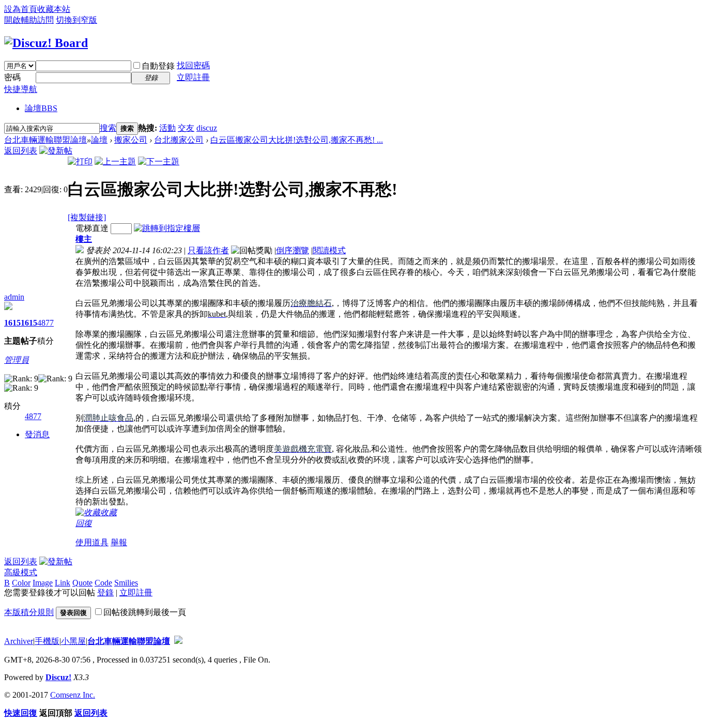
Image (43, 582)
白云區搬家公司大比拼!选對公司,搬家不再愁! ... (296, 139)
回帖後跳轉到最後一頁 (144, 612)
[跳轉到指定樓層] (167, 228)
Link (62, 582)
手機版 (47, 641)
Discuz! (58, 677)
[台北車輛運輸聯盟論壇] (46, 43)
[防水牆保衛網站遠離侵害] (178, 641)
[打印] (80, 161)
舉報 (119, 542)
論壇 (41, 108)
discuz (206, 128)
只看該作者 (208, 250)
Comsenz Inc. (72, 694)
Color (21, 582)
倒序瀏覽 (292, 250)
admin (14, 297)
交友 (186, 128)
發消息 (37, 434)
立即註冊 (193, 77)
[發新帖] (55, 150)
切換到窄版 (76, 20)
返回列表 (20, 150)
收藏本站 (53, 9)
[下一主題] (158, 161)
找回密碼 (193, 65)
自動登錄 (158, 65)
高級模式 (20, 572)
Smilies (126, 582)
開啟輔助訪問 (29, 20)
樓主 (83, 239)
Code (103, 582)
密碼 (12, 77)
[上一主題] (115, 161)
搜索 (108, 128)
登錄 (105, 592)
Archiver (18, 641)
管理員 (16, 360)
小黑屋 (73, 641)
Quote (82, 582)
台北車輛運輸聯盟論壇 (45, 139)
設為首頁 (20, 9)
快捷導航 (20, 89)
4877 (45, 322)
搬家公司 (130, 139)
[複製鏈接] (87, 217)
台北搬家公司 (179, 139)
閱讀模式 (329, 250)
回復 (83, 523)
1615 (12, 322)
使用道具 (92, 542)
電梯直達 (92, 228)
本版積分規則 (29, 612)
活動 (167, 128)
